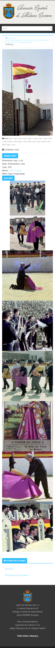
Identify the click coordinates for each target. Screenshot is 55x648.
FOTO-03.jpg (15, 170)
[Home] (6, 38)
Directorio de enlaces (16, 575)
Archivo (9, 568)
